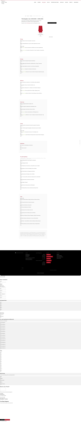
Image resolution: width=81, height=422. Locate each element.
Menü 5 (1, 309)
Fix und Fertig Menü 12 (3, 342)
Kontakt (66, 2)
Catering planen (49, 260)
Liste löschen (2, 419)
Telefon (1, 295)
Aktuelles (62, 2)
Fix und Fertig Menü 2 (2, 324)
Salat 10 (1, 368)
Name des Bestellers (2, 286)
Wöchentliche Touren (55, 2)
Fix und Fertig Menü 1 (2, 322)
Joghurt (1, 376)
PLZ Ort (1, 290)
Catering (39, 2)
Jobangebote (76, 2)
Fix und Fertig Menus (40, 34)
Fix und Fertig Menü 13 (3, 344)
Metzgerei (44, 2)
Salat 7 (1, 363)
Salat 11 (1, 370)
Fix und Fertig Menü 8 (2, 335)
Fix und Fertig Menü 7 (2, 333)
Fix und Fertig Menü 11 (2, 340)
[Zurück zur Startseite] (4, 2)
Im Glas (48, 2)
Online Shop (48, 258)
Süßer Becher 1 (2, 314)
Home (35, 2)
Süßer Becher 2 (2, 316)
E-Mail (1, 297)
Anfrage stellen (7, 419)
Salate (40, 35)
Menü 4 (1, 307)
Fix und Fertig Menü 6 (2, 331)
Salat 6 (1, 361)
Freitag (40, 31)
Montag (40, 26)
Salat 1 (1, 352)
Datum (1, 281)
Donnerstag (40, 30)
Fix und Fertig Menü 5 (2, 329)
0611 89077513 (27, 256)
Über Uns (70, 2)
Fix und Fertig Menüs (49, 256)
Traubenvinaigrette (2, 380)
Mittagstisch (48, 254)
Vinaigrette (1, 378)
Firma (0, 288)
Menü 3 (1, 305)
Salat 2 (1, 354)
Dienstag (40, 27)
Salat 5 (1, 359)
